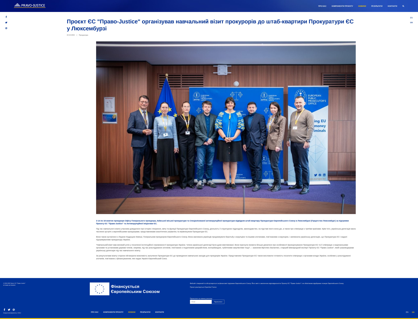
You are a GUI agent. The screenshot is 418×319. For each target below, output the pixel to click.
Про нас (322, 6)
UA (411, 22)
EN (411, 18)
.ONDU (19, 313)
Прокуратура (83, 35)
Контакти (392, 6)
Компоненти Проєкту (342, 6)
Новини (362, 6)
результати (377, 6)
